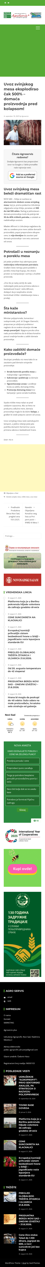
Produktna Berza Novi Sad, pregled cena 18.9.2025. (13, 513)
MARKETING (9, 1022)
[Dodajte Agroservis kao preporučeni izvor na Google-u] (22, 175)
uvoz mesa (33, 497)
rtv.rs (11, 439)
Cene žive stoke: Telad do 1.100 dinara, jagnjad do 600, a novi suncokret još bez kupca (29, 1242)
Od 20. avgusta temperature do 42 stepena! (24, 670)
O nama (7, 1015)
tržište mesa (26, 497)
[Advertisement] (22, 54)
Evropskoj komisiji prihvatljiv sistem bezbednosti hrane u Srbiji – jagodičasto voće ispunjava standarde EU (24, 636)
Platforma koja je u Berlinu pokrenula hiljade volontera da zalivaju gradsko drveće (24, 604)
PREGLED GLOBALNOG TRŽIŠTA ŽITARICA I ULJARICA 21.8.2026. (21, 655)
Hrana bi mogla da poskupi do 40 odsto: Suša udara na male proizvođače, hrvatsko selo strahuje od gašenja (24, 702)
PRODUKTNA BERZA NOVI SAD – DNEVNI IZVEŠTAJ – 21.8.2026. (23, 684)
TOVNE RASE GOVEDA (26, 1106)
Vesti (16, 493)
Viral (24, 1263)
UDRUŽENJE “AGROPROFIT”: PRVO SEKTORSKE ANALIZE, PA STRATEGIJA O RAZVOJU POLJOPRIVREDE (29, 1086)
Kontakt (7, 1019)
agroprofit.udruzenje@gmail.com (24, 1049)
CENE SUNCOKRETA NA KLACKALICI (22, 619)
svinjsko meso (16, 497)
